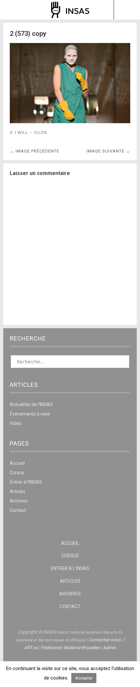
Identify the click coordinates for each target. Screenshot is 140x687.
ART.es (31, 647)
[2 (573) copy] (70, 121)
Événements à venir (30, 414)
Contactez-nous (105, 639)
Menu (13, 10)
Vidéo (15, 423)
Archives (19, 501)
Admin (109, 647)
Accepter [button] (83, 678)
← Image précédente (34, 151)
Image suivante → (108, 151)
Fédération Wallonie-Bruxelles (70, 647)
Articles (17, 491)
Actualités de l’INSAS (31, 404)
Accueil (17, 463)
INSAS (70, 10)
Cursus (17, 472)
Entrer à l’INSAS (26, 482)
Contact (18, 510)
